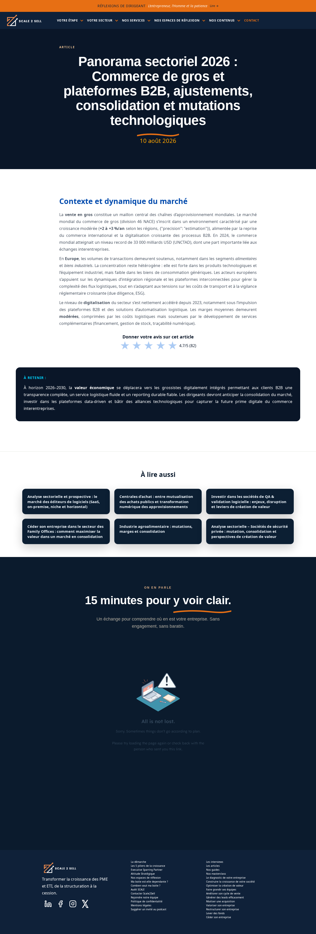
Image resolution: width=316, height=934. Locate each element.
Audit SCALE (138, 889)
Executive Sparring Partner (146, 869)
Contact (251, 20)
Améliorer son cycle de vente (223, 893)
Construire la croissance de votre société (230, 881)
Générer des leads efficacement (225, 897)
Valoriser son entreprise (220, 905)
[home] (24, 20)
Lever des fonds (215, 913)
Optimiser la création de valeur (224, 885)
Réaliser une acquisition (220, 901)
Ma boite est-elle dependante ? (149, 881)
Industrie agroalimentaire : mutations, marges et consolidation (155, 529)
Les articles (213, 865)
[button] (70, 20)
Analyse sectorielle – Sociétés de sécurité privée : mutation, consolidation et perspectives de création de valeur (249, 531)
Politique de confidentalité (146, 901)
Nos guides (212, 869)
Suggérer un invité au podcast (148, 909)
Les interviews (214, 862)
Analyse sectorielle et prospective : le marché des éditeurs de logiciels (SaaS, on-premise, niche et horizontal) (63, 501)
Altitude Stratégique (143, 873)
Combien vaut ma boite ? (145, 885)
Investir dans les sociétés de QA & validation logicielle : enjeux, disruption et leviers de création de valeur (248, 501)
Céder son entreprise (218, 917)
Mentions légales (141, 905)
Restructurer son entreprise (222, 909)
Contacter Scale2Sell (143, 893)
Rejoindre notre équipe (144, 897)
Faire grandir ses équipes (221, 889)
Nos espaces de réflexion (146, 877)
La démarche (138, 862)
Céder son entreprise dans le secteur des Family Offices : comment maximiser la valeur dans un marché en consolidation (65, 531)
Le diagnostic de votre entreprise (226, 877)
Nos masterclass (216, 873)
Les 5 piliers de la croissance (148, 865)
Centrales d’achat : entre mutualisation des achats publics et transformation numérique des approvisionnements (156, 501)
